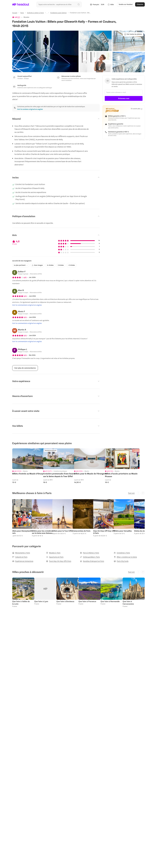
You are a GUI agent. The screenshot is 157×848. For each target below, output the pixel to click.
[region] (29, 458)
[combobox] (59, 4)
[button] (45, 51)
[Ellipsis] (47, 13)
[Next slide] (143, 493)
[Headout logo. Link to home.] (20, 4)
